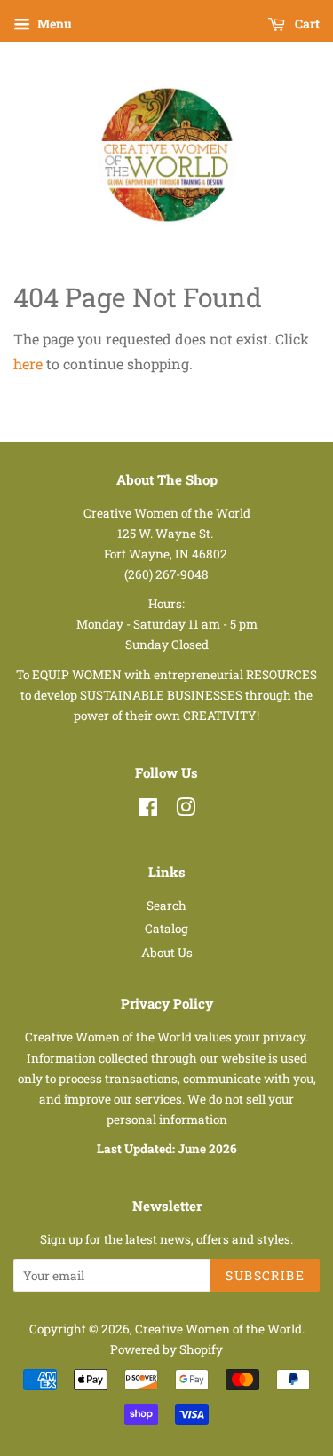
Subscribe (265, 1275)
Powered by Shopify (166, 1349)
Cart (306, 23)
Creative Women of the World (218, 1329)
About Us (167, 953)
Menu (53, 23)
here (28, 363)
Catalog (166, 929)
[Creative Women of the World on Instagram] (185, 811)
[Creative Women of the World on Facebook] (148, 811)
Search (166, 906)
